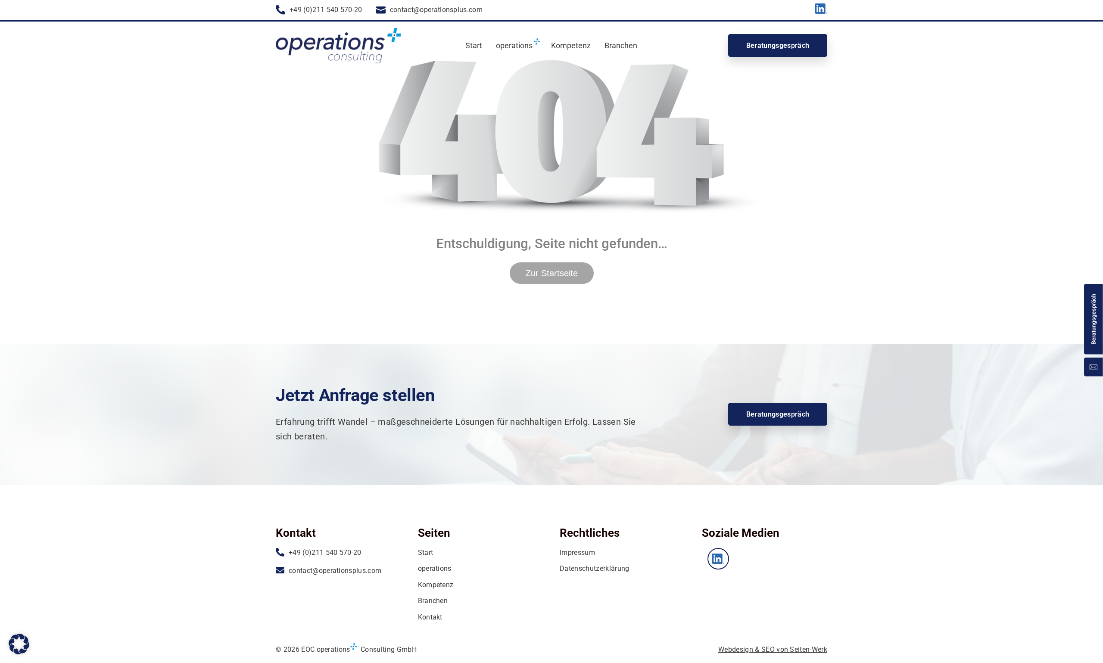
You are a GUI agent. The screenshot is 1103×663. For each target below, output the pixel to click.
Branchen (620, 45)
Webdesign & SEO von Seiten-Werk (772, 649)
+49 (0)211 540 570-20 (326, 10)
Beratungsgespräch (777, 45)
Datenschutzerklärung (594, 568)
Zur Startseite (552, 273)
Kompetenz (571, 45)
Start (473, 45)
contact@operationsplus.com (436, 10)
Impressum (577, 552)
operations (435, 568)
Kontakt (430, 617)
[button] (19, 644)
